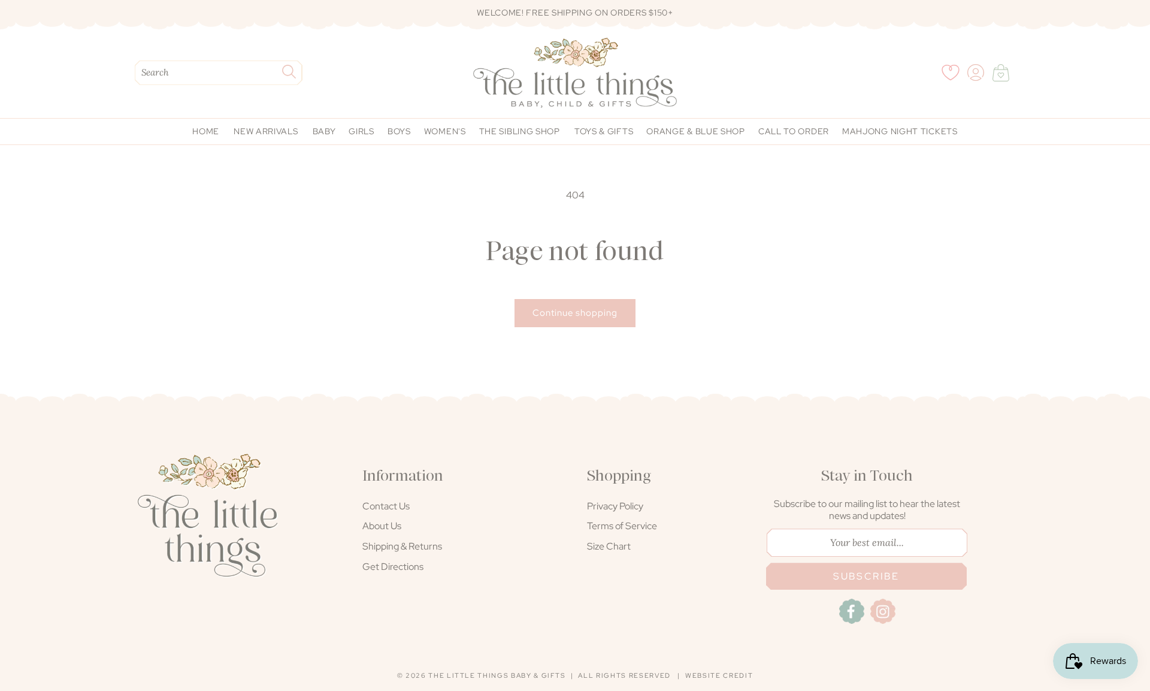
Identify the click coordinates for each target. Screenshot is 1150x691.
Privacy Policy (615, 506)
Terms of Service (622, 526)
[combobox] (218, 73)
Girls (361, 131)
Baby (324, 131)
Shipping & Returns (402, 546)
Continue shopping (575, 313)
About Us (381, 526)
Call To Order (793, 131)
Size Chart (609, 546)
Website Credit (719, 675)
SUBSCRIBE (866, 576)
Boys (399, 131)
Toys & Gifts (603, 131)
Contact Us (386, 506)
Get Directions (392, 566)
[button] (1000, 73)
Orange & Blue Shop (695, 131)
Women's (445, 131)
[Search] (289, 71)
